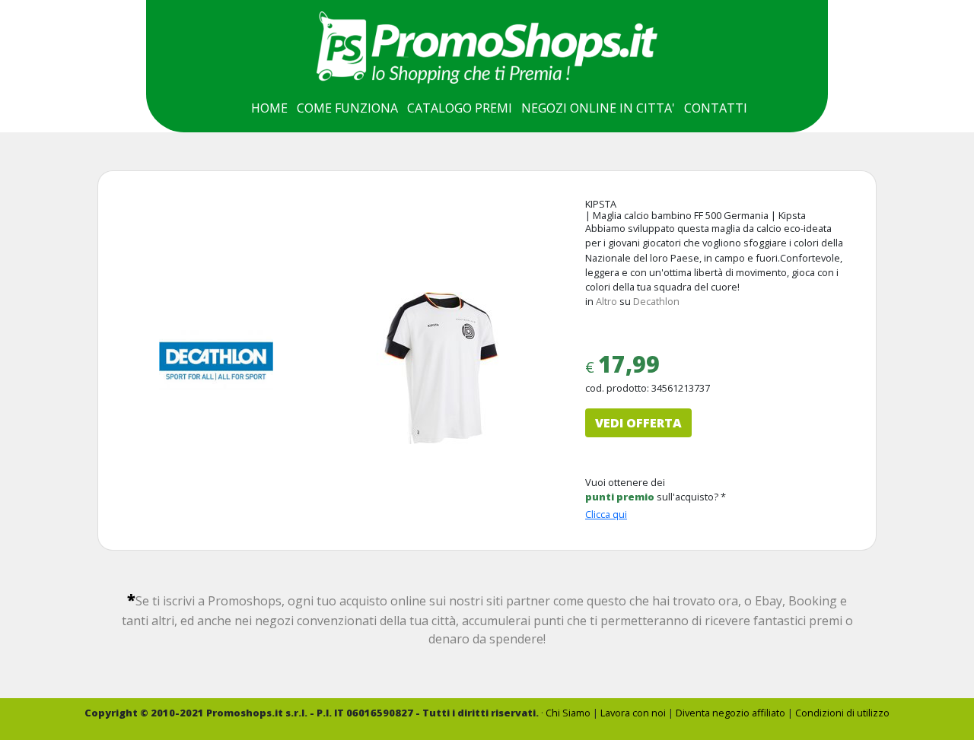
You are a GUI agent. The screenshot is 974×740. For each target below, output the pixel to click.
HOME (269, 108)
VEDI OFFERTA (638, 422)
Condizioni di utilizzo (842, 712)
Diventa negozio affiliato (730, 712)
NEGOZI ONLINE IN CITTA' (598, 108)
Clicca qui (606, 514)
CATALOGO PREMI (459, 108)
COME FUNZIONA (347, 108)
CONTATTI (715, 108)
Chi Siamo (568, 712)
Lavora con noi (633, 712)
